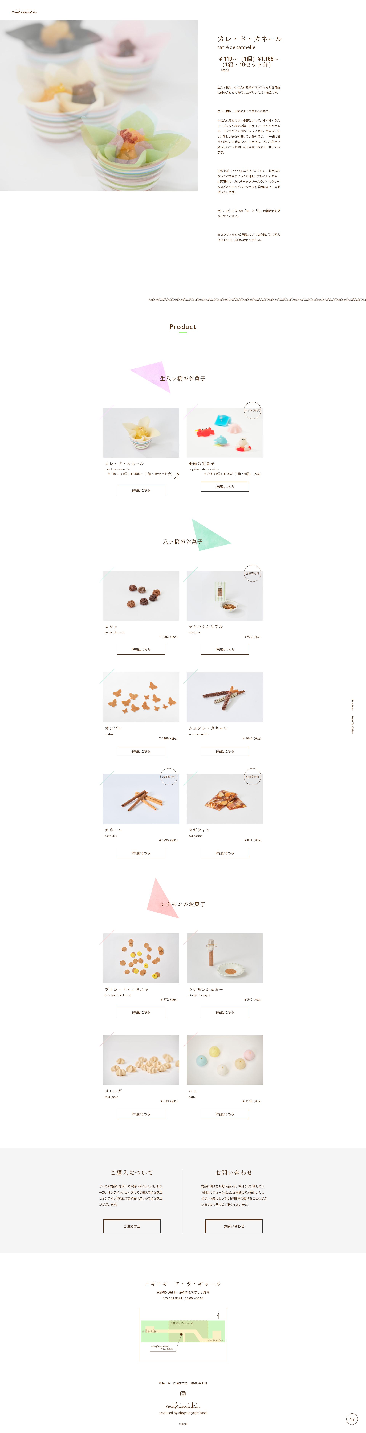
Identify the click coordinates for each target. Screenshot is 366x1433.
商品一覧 (164, 1383)
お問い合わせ (234, 1226)
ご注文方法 (131, 1226)
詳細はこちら (141, 490)
